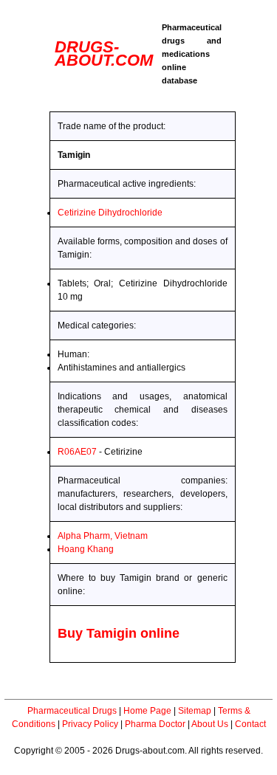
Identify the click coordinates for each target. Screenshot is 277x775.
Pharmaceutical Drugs (72, 711)
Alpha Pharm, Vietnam (103, 536)
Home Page (147, 711)
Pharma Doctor (155, 724)
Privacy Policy (90, 724)
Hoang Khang (86, 549)
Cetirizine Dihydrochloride (110, 212)
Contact (250, 724)
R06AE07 (77, 452)
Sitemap (194, 711)
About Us (209, 724)
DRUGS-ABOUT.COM (104, 53)
